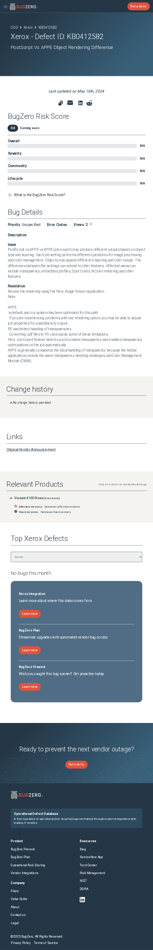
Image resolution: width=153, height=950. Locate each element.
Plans (15, 891)
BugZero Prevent (23, 849)
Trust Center (88, 865)
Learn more (30, 613)
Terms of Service (46, 943)
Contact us (18, 915)
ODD (14, 27)
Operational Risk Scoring (28, 865)
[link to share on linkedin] (81, 104)
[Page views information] (91, 224)
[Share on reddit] (89, 103)
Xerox (28, 27)
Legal (15, 923)
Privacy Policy (21, 943)
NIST (83, 881)
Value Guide (19, 899)
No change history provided (32, 403)
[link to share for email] (70, 103)
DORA (84, 889)
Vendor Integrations (24, 873)
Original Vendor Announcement (31, 450)
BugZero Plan (20, 857)
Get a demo (139, 6)
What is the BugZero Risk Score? (39, 195)
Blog (83, 849)
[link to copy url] (60, 103)
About (15, 907)
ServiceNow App (91, 857)
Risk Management (92, 873)
